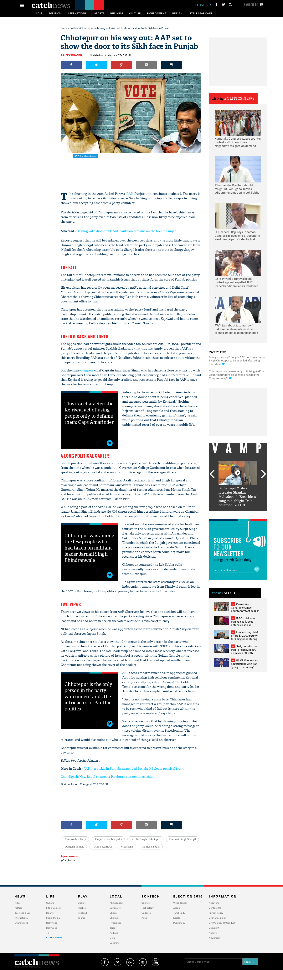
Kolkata (114, 932)
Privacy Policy (216, 912)
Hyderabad (115, 922)
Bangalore (115, 907)
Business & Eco (22, 912)
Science (146, 902)
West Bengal (180, 902)
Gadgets (146, 912)
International (21, 917)
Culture (135, 13)
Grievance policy (217, 917)
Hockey (82, 907)
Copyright (214, 927)
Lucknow (114, 942)
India (39, 13)
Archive (213, 932)
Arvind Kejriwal (102, 846)
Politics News (239, 98)
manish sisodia (151, 846)
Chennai (114, 917)
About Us (214, 902)
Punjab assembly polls (108, 839)
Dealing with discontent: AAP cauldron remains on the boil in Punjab (127, 231)
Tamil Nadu (179, 912)
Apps (144, 917)
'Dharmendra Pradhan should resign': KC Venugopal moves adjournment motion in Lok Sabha (237, 189)
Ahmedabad (116, 902)
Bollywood (51, 927)
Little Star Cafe (200, 13)
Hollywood (51, 922)
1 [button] (226, 514)
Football (82, 912)
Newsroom (214, 937)
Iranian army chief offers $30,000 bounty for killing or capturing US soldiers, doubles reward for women (244, 638)
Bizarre (50, 912)
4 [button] (243, 514)
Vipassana (127, 846)
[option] (238, 484)
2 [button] (232, 514)
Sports (99, 13)
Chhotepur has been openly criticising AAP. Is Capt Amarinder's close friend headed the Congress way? (236, 374)
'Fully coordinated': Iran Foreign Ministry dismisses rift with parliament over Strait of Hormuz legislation (245, 652)
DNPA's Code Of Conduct (222, 922)
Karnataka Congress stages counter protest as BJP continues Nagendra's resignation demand (238, 142)
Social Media (53, 917)
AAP (129, 194)
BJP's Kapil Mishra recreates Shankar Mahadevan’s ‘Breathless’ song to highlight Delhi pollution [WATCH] (237, 496)
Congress (86, 370)
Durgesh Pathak (74, 846)
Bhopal (113, 912)
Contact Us (215, 907)
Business (116, 13)
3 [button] (238, 514)
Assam (176, 907)
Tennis (81, 917)
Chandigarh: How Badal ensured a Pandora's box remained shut (107, 777)
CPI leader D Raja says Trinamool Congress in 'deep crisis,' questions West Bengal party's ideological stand (237, 236)
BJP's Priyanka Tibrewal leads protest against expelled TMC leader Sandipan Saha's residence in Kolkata (236, 282)
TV (47, 932)
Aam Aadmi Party (75, 839)
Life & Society (53, 907)
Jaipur (113, 927)
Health (177, 13)
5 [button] (249, 514)
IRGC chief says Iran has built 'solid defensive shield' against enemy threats (244, 623)
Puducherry (179, 922)
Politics (55, 13)
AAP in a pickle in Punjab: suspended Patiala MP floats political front (134, 769)
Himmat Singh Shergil (182, 839)
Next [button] (263, 474)
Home (64, 28)
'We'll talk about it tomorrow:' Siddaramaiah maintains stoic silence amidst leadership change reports (236, 329)
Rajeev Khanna (72, 55)
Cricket (81, 902)
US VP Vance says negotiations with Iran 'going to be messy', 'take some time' (244, 665)
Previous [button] (212, 474)
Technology (148, 907)
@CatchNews (68, 860)
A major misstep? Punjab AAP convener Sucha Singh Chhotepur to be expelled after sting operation (237, 360)
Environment (156, 13)
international (78, 13)
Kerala (176, 917)
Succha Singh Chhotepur (145, 839)
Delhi (112, 937)
